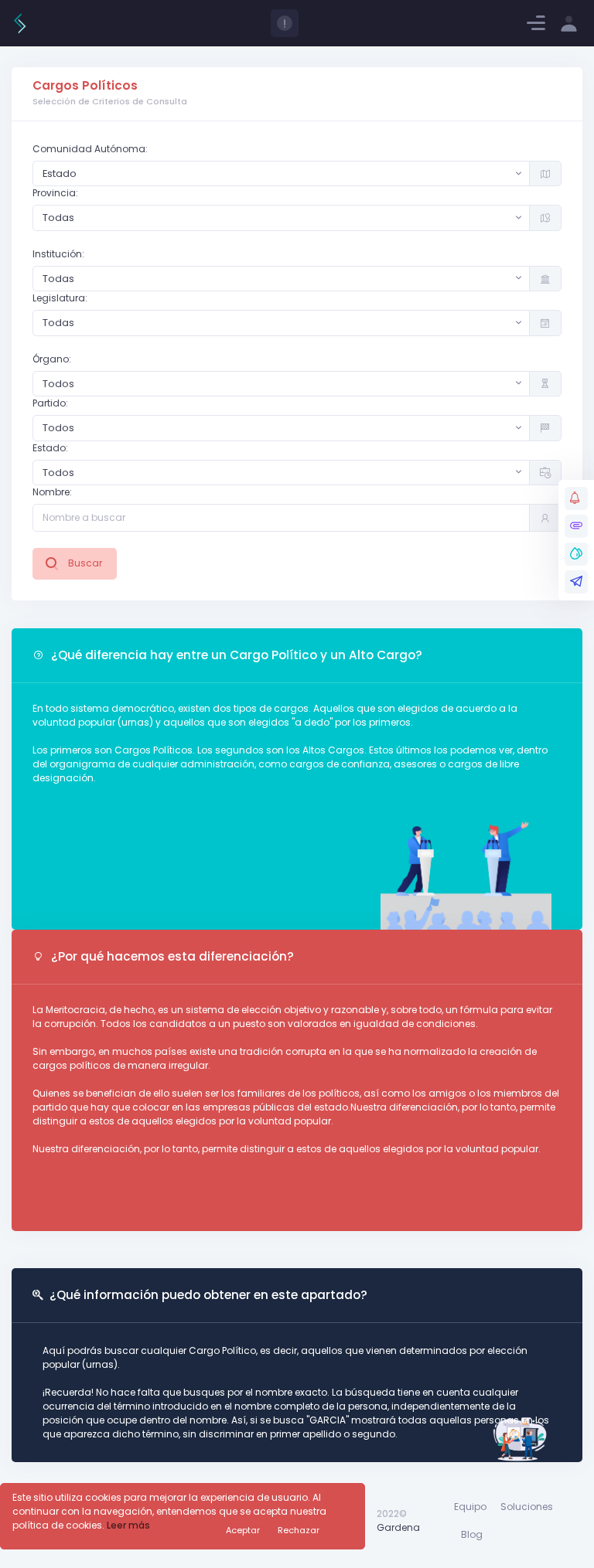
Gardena (398, 1527)
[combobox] (281, 173)
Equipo (470, 1506)
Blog (472, 1534)
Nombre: (52, 491)
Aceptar (243, 1530)
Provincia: (55, 192)
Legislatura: (59, 297)
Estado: (50, 447)
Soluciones (526, 1506)
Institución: (58, 253)
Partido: (50, 403)
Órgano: (51, 359)
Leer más (128, 1525)
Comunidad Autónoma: (90, 148)
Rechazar (298, 1530)
